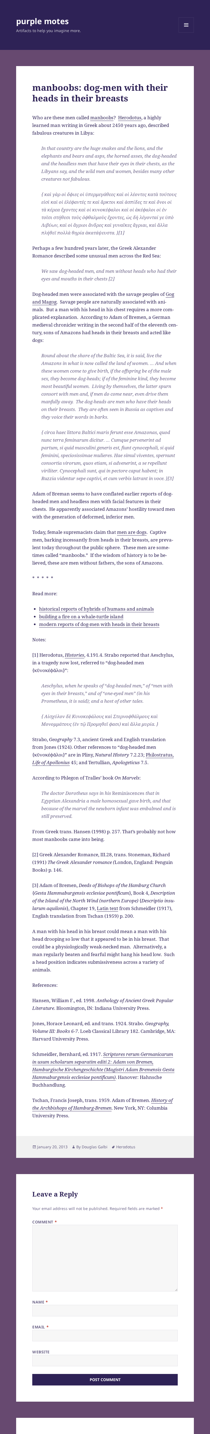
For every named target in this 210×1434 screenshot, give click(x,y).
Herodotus (129, 117)
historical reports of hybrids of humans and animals (96, 609)
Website (41, 1351)
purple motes (42, 21)
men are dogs (132, 532)
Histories (74, 655)
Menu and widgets (186, 32)
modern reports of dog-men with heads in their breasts (99, 624)
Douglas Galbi (94, 1146)
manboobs (101, 117)
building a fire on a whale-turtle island (81, 616)
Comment (44, 1222)
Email (40, 1327)
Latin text (107, 908)
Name (40, 1302)
